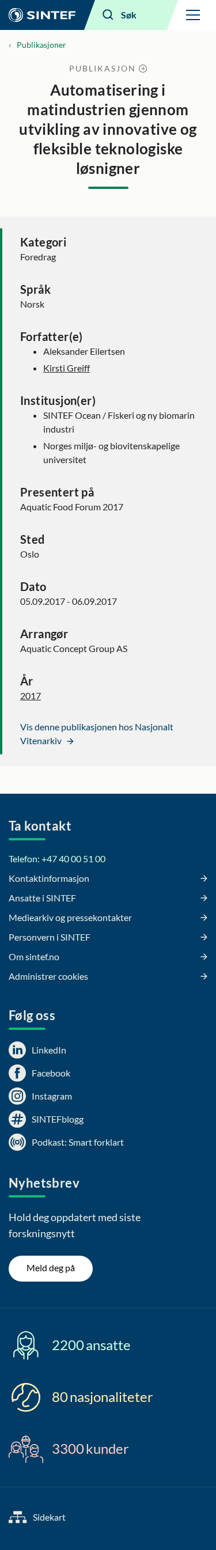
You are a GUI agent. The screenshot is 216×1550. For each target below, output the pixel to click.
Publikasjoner (41, 45)
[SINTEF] (42, 15)
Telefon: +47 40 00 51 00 (57, 858)
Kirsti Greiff (66, 367)
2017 (30, 695)
